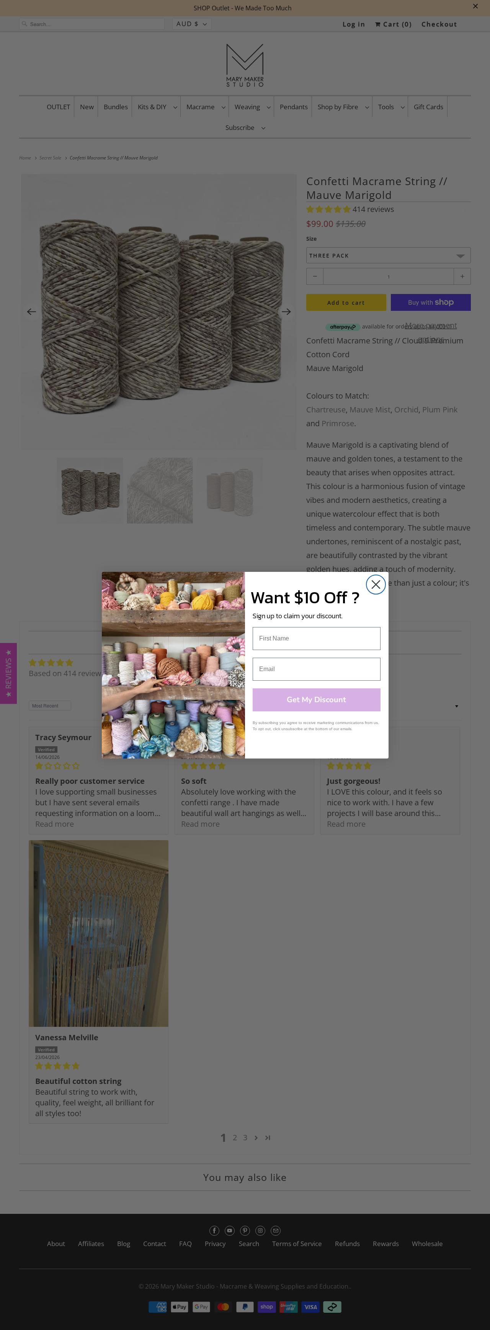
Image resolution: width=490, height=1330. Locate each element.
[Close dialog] (375, 584)
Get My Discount (316, 700)
